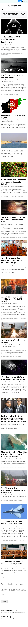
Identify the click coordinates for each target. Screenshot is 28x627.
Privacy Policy (16, 618)
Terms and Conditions (17, 612)
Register (24, 1)
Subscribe (4, 601)
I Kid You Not (14, 5)
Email (3, 594)
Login (20, 1)
